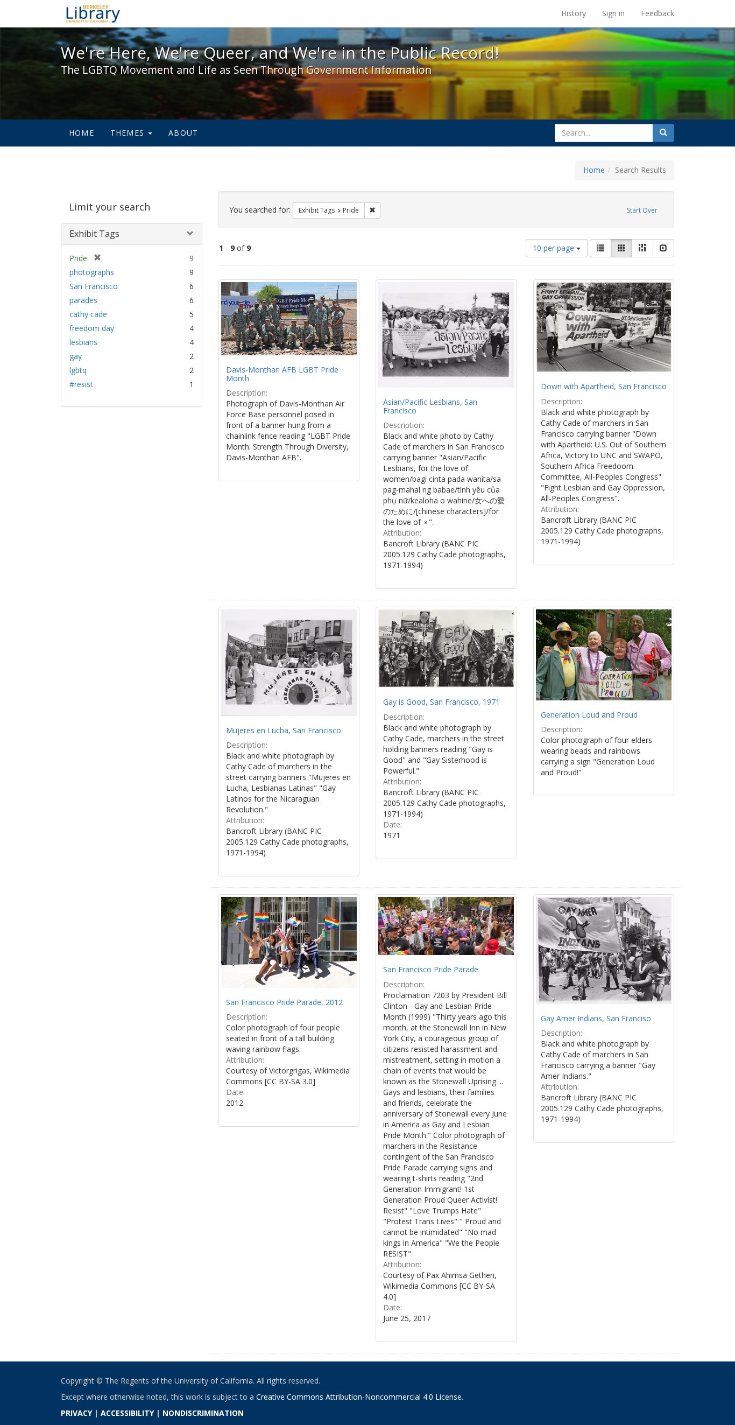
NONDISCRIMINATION (203, 1413)
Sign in (613, 13)
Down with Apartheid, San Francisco (604, 386)
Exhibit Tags (94, 234)
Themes (128, 133)
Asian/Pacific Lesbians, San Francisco (430, 406)
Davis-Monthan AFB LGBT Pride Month (282, 373)
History (573, 13)
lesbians (83, 342)
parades (83, 300)
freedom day (91, 328)
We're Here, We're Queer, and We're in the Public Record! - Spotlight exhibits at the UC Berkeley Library (93, 13)
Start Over (642, 210)
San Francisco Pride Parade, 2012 (284, 1002)
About (183, 133)
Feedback (657, 13)
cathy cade (88, 314)
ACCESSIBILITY (127, 1413)
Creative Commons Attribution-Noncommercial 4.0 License (359, 1397)
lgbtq (78, 370)
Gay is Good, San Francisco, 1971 (441, 702)
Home (81, 133)
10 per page (554, 248)
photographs (91, 272)
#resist (81, 384)
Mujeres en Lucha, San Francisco (283, 730)
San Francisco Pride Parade (430, 969)
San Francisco (93, 286)
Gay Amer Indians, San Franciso (596, 1018)
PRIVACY (76, 1413)
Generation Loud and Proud (589, 715)
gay (75, 356)
